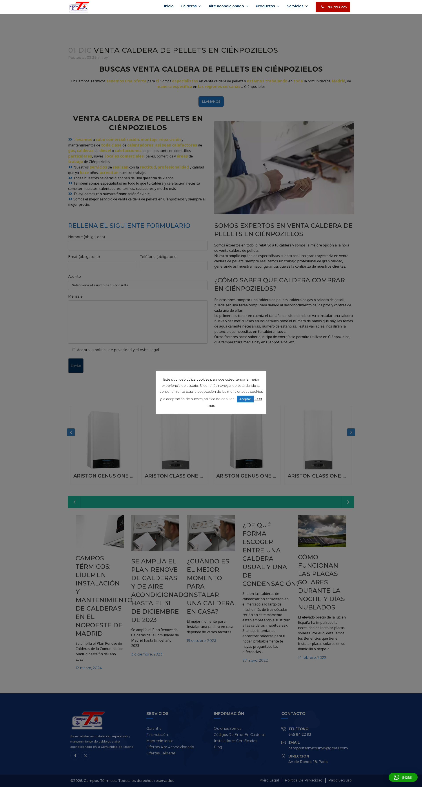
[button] (403, 777)
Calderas (189, 6)
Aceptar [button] (245, 399)
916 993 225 (337, 7)
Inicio (169, 6)
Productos (265, 6)
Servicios (295, 6)
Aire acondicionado (226, 6)
